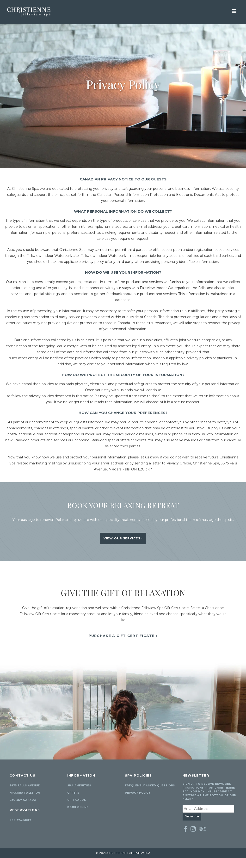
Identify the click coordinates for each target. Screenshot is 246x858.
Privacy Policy (137, 792)
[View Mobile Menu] (234, 11)
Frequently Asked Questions (150, 785)
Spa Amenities (79, 785)
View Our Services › (123, 538)
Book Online (77, 807)
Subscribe (192, 816)
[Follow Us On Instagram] (193, 829)
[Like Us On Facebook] (185, 829)
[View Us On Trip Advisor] (202, 829)
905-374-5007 (20, 820)
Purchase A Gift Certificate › (123, 636)
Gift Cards (76, 800)
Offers (73, 792)
